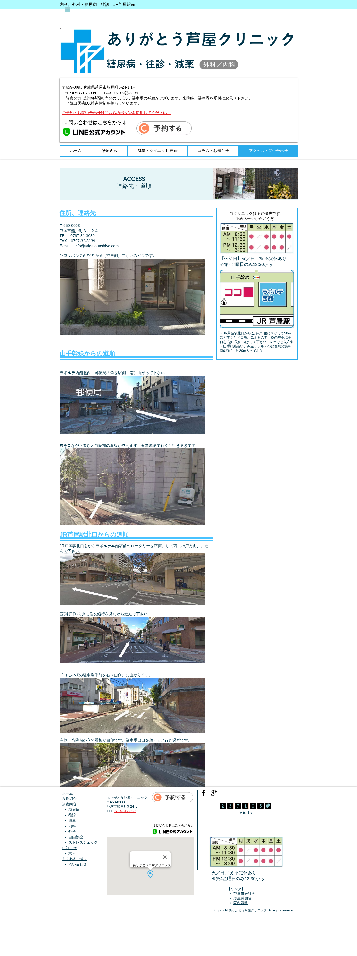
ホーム (67, 793)
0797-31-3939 (84, 93)
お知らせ (69, 848)
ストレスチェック (83, 842)
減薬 (72, 820)
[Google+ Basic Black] (214, 793)
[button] (67, 8)
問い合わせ (77, 864)
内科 (72, 826)
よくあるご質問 (74, 859)
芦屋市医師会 (244, 893)
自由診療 (75, 837)
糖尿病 (73, 809)
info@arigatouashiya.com (97, 246)
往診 (72, 815)
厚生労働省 (242, 898)
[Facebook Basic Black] (203, 793)
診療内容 (69, 804)
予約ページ (245, 219)
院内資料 (240, 903)
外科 (72, 831)
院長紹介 (69, 799)
